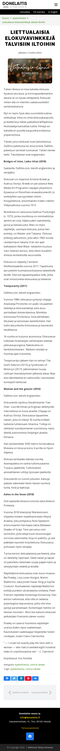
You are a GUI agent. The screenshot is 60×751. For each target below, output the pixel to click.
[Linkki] (14, 5)
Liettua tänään (37, 664)
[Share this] (7, 678)
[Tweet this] (14, 678)
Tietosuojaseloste (30, 727)
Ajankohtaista (22, 664)
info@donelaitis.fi (30, 717)
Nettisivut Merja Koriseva (40, 747)
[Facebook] (30, 736)
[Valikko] (56, 4)
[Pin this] (28, 678)
